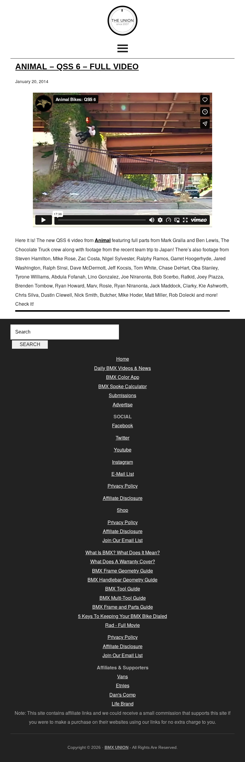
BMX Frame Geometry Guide (122, 570)
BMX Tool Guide (122, 588)
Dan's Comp (122, 694)
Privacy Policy (123, 485)
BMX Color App (122, 377)
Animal (103, 240)
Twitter (122, 437)
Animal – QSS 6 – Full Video (77, 66)
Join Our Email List (122, 540)
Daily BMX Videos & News (122, 368)
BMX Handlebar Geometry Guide (122, 579)
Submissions (122, 395)
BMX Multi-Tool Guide (122, 597)
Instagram (122, 461)
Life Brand (123, 703)
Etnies (122, 685)
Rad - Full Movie (122, 625)
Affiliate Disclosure (123, 498)
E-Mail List (122, 473)
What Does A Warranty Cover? (122, 561)
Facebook (122, 425)
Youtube (122, 449)
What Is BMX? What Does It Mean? (122, 552)
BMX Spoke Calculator (122, 386)
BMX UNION (122, 21)
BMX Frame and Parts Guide (122, 606)
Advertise (123, 404)
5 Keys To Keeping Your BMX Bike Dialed (122, 616)
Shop (122, 510)
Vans (122, 676)
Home (122, 358)
